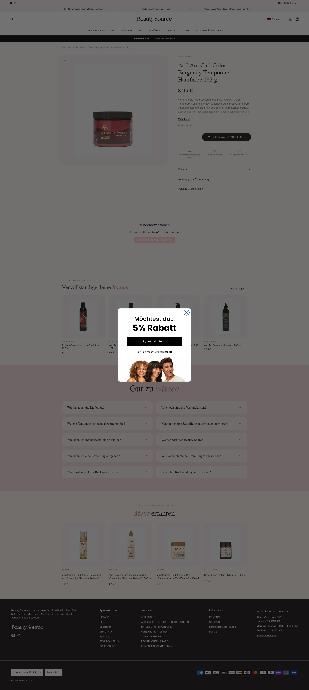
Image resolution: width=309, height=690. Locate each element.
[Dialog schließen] (186, 312)
